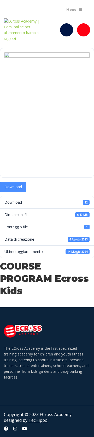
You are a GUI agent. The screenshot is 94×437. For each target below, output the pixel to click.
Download (13, 186)
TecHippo (38, 420)
